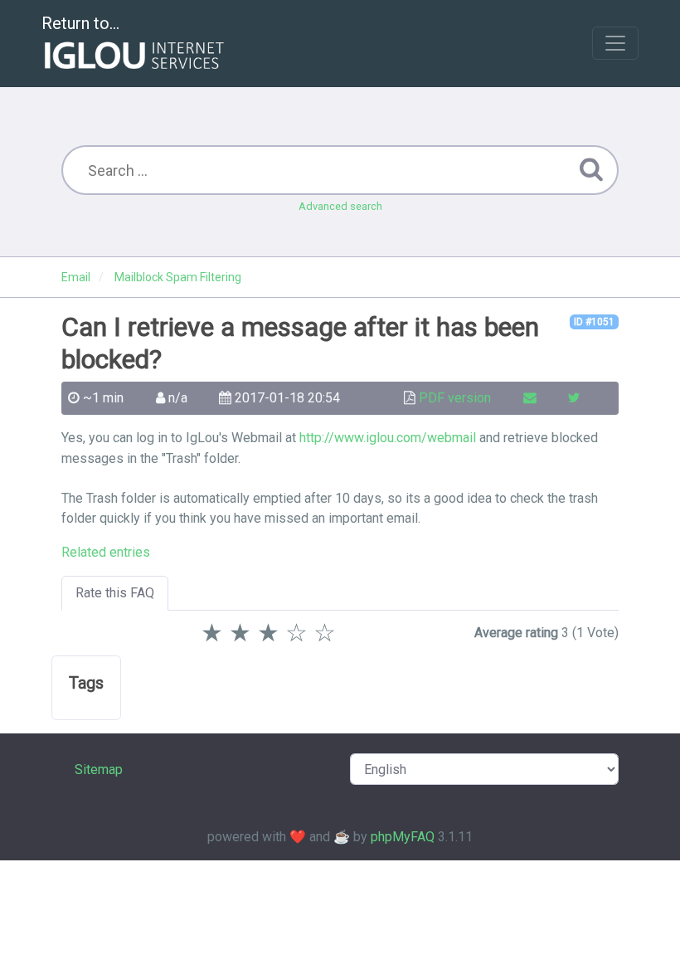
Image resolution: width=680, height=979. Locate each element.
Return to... (80, 23)
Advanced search (340, 206)
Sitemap (99, 769)
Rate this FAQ (114, 593)
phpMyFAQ (403, 837)
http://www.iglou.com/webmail (387, 438)
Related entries (105, 552)
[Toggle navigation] (615, 43)
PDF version (455, 398)
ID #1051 (594, 322)
